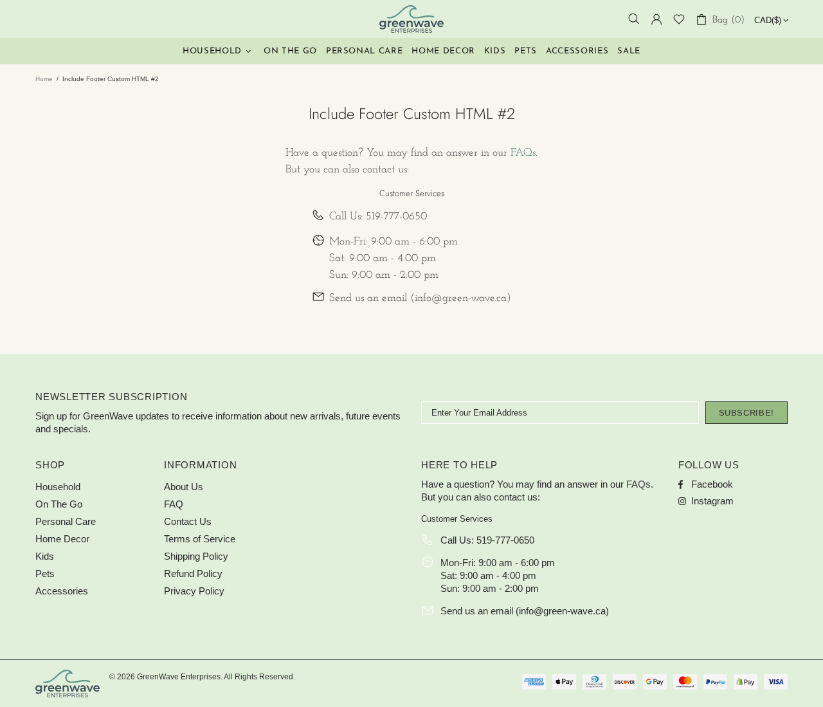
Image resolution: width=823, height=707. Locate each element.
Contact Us (188, 521)
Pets (45, 573)
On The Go (58, 504)
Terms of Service (199, 538)
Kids (44, 556)
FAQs (523, 152)
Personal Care (65, 521)
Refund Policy (193, 573)
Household (57, 486)
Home (44, 78)
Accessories (61, 590)
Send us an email (368, 298)
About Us (183, 486)
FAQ (173, 504)
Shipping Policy (196, 556)
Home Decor (62, 538)
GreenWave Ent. (411, 19)
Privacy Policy (194, 590)
